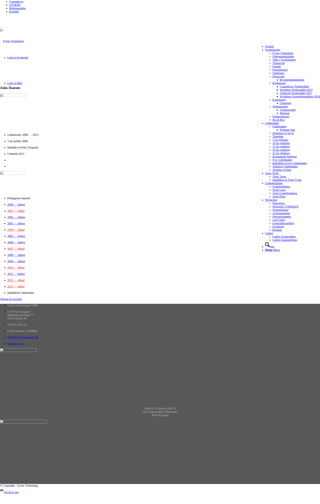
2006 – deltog (16, 242)
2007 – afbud (15, 248)
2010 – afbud (15, 267)
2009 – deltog (16, 261)
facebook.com (15, 343)
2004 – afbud (15, 229)
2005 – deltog (16, 236)
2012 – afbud (15, 280)
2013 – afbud (15, 286)
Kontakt (14, 11)
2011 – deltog (16, 273)
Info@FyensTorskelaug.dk (23, 337)
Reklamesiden (17, 8)
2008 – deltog (16, 255)
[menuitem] (164, 1)
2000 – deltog (16, 204)
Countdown (16, 1)
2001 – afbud (15, 210)
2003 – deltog (16, 223)
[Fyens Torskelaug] (12, 41)
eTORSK (15, 4)
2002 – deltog (16, 217)
